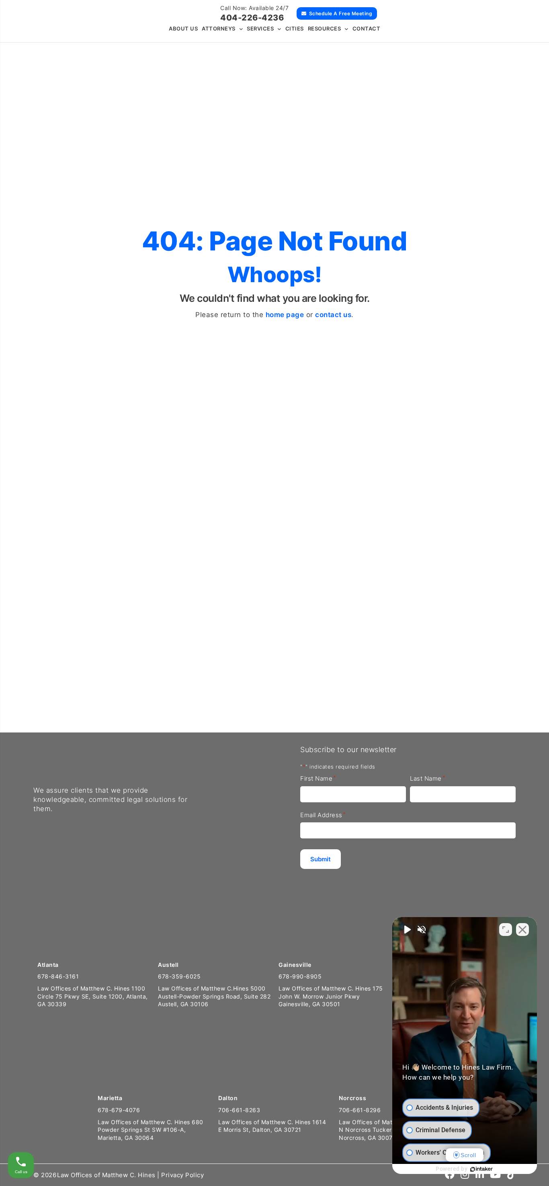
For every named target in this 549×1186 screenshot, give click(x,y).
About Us (183, 28)
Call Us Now (33, 701)
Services (260, 28)
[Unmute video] (406, 929)
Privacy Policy (182, 1175)
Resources (324, 28)
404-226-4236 (252, 17)
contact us (333, 315)
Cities (294, 28)
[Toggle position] (505, 929)
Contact (366, 28)
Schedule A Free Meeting (341, 13)
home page (285, 315)
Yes (337, 632)
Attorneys (219, 28)
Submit (398, 688)
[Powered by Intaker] (481, 1169)
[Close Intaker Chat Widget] (522, 929)
